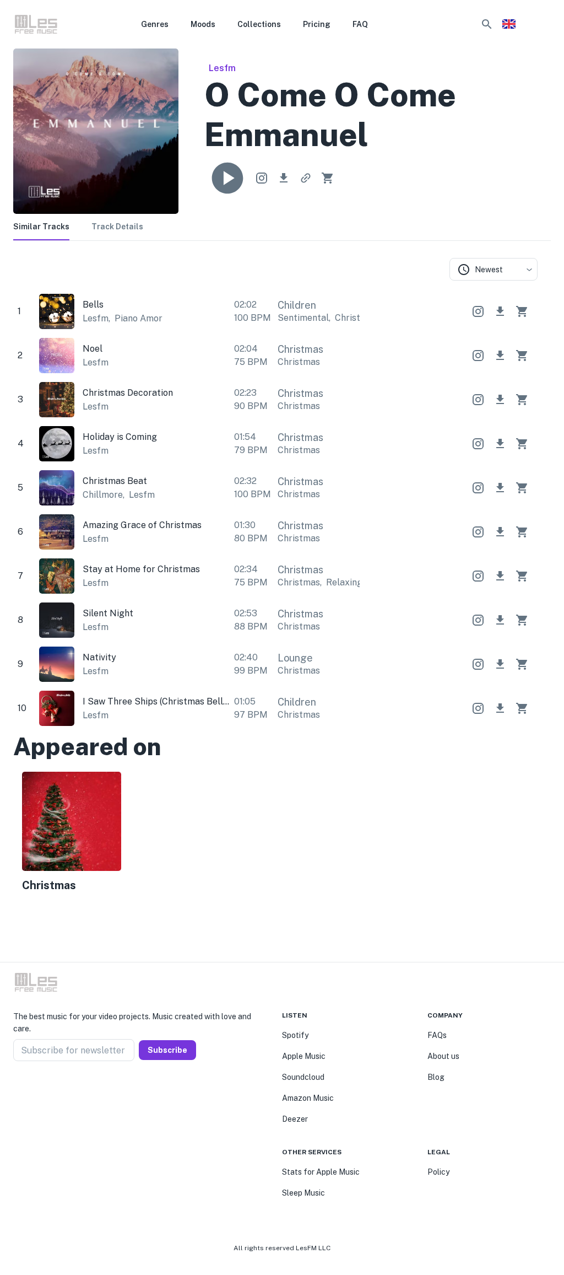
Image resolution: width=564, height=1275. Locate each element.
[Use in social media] (262, 178)
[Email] (57, 1087)
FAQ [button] (360, 24)
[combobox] (493, 269)
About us (443, 1056)
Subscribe (167, 1050)
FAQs (437, 1035)
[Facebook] (17, 1087)
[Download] (284, 178)
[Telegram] (44, 1087)
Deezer (295, 1119)
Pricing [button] (316, 24)
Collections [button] (259, 24)
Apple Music (304, 1056)
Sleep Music (303, 1192)
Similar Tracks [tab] (41, 226)
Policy (438, 1172)
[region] (275, 834)
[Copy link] (306, 178)
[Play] (227, 178)
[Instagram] (30, 1087)
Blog (435, 1077)
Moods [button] (203, 24)
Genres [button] (155, 24)
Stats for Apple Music (321, 1172)
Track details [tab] (117, 226)
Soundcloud (303, 1077)
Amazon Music (308, 1098)
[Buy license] (328, 178)
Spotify (295, 1035)
